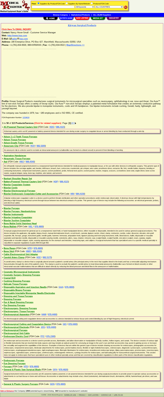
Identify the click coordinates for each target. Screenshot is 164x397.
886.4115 (60, 127)
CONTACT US (106, 395)
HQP (55, 181)
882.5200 (41, 146)
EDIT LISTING (93, 395)
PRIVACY (82, 395)
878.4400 (52, 314)
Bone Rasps (10, 248)
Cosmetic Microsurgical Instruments (22, 272)
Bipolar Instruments (13, 214)
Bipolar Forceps (12, 208)
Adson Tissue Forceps (15, 140)
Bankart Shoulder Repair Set (18, 178)
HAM (43, 314)
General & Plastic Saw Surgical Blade (22, 369)
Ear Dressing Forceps (14, 305)
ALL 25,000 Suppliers (102, 15)
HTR (30, 248)
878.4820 (63, 369)
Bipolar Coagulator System (17, 184)
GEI (64, 324)
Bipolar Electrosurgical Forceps (19, 191)
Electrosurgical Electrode (16, 327)
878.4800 (39, 226)
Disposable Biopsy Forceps (17, 290)
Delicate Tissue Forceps (15, 284)
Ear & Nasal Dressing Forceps (18, 302)
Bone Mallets (10, 226)
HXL (31, 226)
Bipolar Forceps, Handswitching (20, 211)
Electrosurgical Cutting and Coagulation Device (27, 324)
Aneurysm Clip (11, 146)
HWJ (21, 161)
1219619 (26, 117)
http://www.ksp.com (17, 35)
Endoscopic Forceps (14, 360)
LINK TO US (118, 395)
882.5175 (47, 257)
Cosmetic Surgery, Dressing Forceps (22, 275)
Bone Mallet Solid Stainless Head (20, 223)
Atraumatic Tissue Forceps (17, 158)
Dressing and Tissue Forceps (18, 296)
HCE (39, 257)
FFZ (42, 336)
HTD (26, 366)
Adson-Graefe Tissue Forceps (18, 143)
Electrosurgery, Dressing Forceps (20, 308)
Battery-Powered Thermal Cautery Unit (22, 181)
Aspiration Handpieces (15, 155)
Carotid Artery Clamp (14, 257)
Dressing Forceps (12, 299)
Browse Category (60, 15)
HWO (28, 251)
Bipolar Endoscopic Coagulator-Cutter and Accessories (31, 194)
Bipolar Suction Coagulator (17, 220)
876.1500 (50, 336)
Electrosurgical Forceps (15, 330)
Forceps (8, 366)
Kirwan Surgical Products (82, 25)
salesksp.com (20, 39)
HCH (32, 146)
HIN (72, 194)
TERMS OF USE (70, 395)
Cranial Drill (10, 278)
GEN (52, 384)
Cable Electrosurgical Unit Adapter (21, 254)
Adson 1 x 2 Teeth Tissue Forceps (20, 137)
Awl (5, 161)
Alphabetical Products (80, 15)
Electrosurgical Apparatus (16, 314)
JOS (43, 327)
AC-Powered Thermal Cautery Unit (20, 127)
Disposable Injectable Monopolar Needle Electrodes (29, 293)
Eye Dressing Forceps (14, 363)
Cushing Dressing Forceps (17, 281)
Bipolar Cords (10, 188)
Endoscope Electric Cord (16, 336)
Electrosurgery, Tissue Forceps (19, 311)
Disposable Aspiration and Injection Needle (25, 287)
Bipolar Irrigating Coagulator (18, 217)
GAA (61, 287)
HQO (51, 127)
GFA (55, 369)
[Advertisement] (82, 72)
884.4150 (80, 194)
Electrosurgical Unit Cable (17, 333)
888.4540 (30, 161)
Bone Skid (9, 251)
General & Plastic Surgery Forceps (21, 384)
